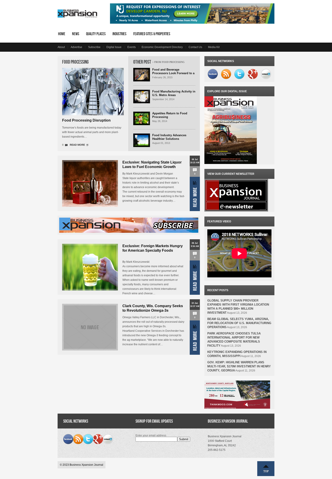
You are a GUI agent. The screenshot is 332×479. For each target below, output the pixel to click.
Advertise (76, 47)
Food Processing (75, 62)
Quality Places (96, 34)
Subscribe (94, 47)
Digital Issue (114, 47)
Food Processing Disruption (86, 120)
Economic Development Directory (162, 47)
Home (61, 34)
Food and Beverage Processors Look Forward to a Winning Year (173, 73)
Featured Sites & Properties (151, 34)
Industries (119, 34)
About (61, 47)
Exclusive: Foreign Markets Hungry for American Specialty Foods (152, 248)
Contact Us (195, 47)
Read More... (195, 194)
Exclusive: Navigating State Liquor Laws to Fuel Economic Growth (152, 164)
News (75, 34)
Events (131, 47)
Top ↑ (265, 468)
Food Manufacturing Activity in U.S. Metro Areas (173, 93)
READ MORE (77, 145)
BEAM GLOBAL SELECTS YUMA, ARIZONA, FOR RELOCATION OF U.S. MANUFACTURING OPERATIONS (239, 323)
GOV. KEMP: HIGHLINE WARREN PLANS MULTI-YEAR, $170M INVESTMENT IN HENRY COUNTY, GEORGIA (239, 366)
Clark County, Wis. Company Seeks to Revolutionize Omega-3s (152, 308)
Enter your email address (151, 435)
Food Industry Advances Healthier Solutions (169, 137)
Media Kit (214, 47)
